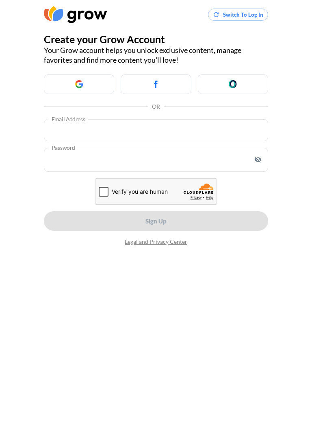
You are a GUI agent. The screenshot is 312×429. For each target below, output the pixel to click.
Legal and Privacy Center (156, 241)
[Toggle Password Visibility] (258, 159)
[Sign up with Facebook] (156, 84)
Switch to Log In (243, 14)
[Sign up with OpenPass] (233, 84)
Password (63, 147)
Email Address (68, 119)
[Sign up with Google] (79, 84)
